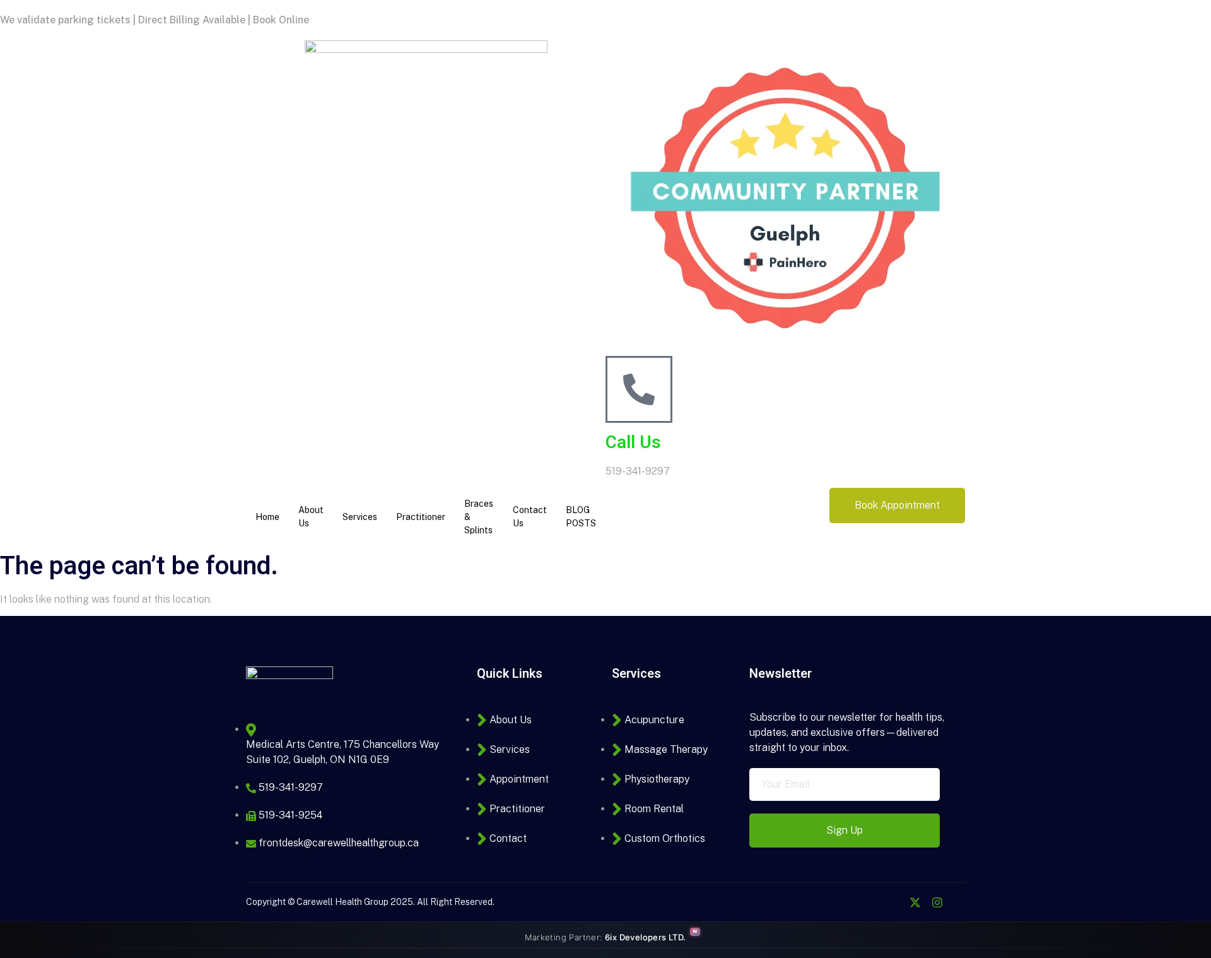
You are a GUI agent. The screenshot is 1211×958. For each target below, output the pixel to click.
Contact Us (530, 516)
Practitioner (420, 517)
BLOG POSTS (581, 516)
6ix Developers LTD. (645, 937)
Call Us (633, 443)
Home (267, 517)
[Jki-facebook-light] (893, 902)
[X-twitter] (915, 902)
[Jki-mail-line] (959, 902)
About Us (311, 516)
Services (359, 517)
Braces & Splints (478, 517)
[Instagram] (937, 902)
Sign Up (844, 830)
